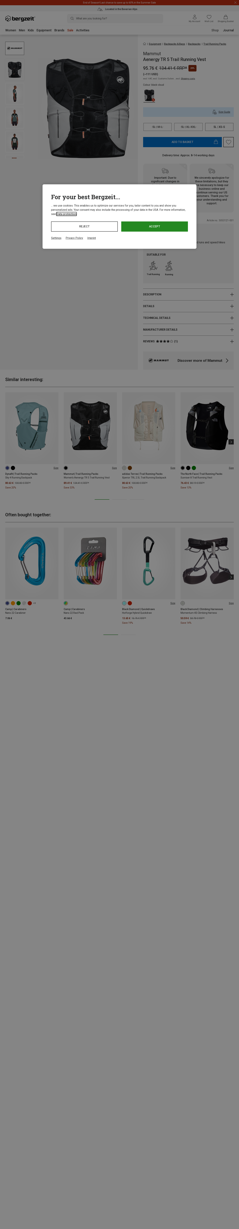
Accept (154, 226)
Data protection (66, 214)
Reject (84, 226)
